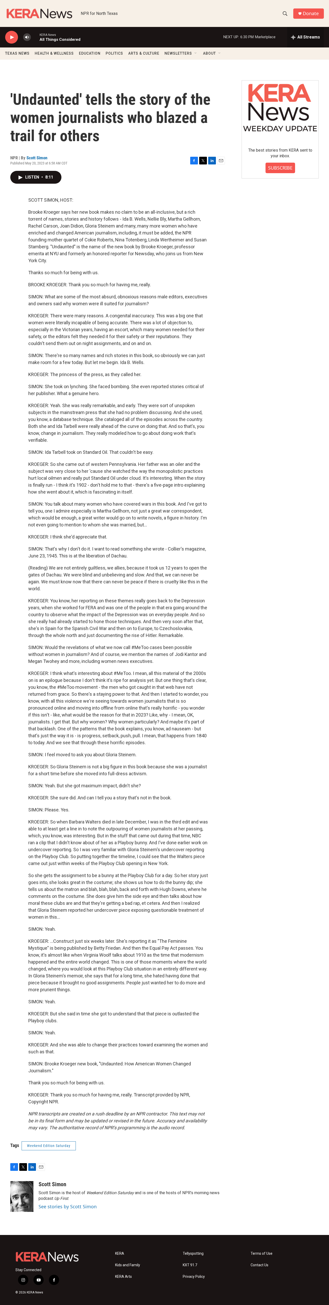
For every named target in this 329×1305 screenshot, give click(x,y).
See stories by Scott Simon (68, 1206)
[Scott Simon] (21, 1196)
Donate (311, 13)
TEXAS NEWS (17, 53)
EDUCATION (89, 53)
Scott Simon (36, 157)
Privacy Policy (194, 1277)
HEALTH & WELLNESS (54, 53)
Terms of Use (261, 1253)
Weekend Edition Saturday (48, 1146)
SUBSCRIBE (280, 168)
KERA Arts (123, 1277)
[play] (11, 37)
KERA (119, 1253)
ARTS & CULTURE (143, 53)
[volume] (27, 37)
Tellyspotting (193, 1253)
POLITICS (114, 53)
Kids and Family (127, 1265)
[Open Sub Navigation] (196, 53)
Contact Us (259, 1265)
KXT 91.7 (190, 1265)
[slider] (35, 37)
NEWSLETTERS (178, 53)
